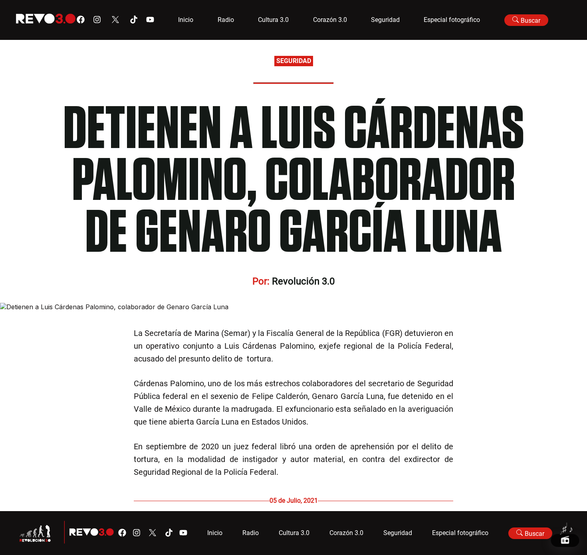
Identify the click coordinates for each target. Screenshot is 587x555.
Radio (226, 20)
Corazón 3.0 (330, 20)
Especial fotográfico (452, 20)
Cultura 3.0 (273, 20)
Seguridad (385, 20)
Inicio (185, 20)
